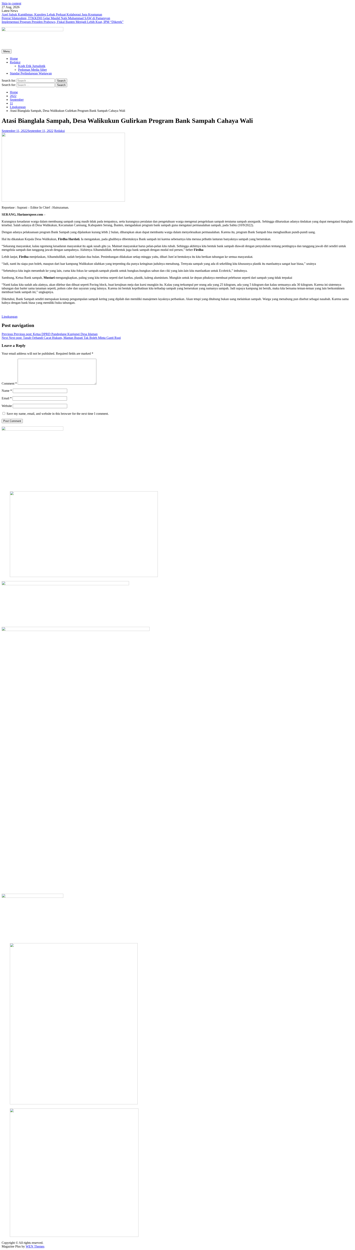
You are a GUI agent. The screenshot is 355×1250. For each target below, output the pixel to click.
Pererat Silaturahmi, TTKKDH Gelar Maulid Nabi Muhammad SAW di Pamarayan (56, 18)
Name (7, 390)
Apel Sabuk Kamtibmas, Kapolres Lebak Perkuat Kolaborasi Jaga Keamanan (52, 14)
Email (7, 398)
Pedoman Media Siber (32, 69)
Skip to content (11, 3)
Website (7, 406)
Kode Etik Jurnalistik (31, 66)
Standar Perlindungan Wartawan (31, 73)
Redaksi (15, 62)
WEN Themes (35, 1246)
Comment (9, 383)
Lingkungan (9, 316)
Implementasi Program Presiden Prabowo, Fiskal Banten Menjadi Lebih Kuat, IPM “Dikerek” (62, 22)
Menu (6, 51)
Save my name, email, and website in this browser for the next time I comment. (58, 413)
